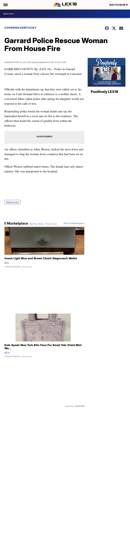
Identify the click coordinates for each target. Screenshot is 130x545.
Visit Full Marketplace (74, 223)
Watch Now (117, 4)
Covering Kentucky (20, 27)
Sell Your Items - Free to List (43, 224)
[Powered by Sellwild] (79, 406)
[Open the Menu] (5, 4)
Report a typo (12, 202)
